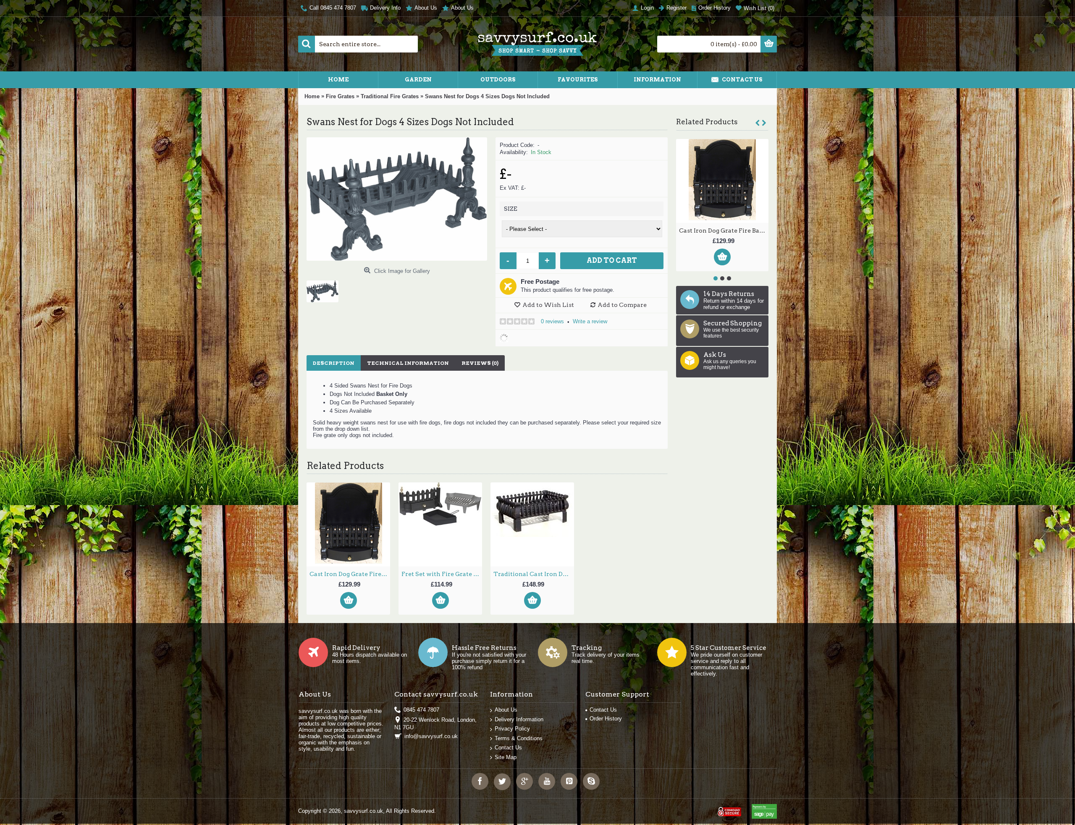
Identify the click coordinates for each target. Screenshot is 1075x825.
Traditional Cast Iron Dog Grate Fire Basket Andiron (723, 230)
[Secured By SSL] (728, 808)
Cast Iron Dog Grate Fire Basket (349, 574)
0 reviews (552, 321)
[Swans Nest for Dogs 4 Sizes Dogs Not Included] (326, 288)
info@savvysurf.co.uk (431, 736)
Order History (606, 718)
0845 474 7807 (421, 710)
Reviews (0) (479, 363)
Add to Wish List (548, 304)
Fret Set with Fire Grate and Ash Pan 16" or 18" (441, 574)
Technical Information (408, 363)
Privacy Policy (512, 728)
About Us (506, 710)
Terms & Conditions (519, 738)
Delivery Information (519, 719)
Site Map (506, 757)
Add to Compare (622, 304)
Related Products (707, 122)
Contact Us (508, 747)
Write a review (590, 321)
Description (333, 363)
